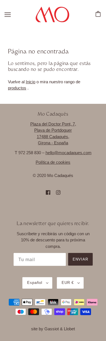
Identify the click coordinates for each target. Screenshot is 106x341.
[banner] (52, 14)
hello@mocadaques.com (69, 152)
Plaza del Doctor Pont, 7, (53, 124)
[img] (48, 192)
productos (17, 88)
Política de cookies (53, 162)
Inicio (30, 81)
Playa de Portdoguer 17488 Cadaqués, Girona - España (53, 136)
